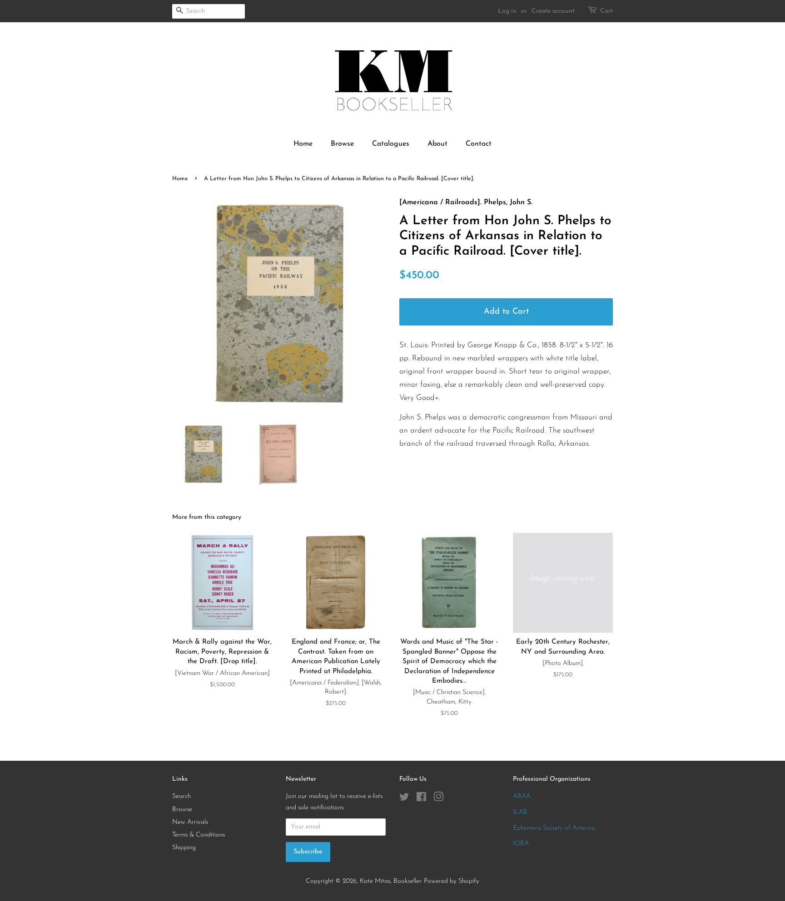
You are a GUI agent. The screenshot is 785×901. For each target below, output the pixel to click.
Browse (342, 144)
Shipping (184, 847)
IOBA (521, 843)
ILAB (520, 812)
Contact (479, 144)
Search (181, 796)
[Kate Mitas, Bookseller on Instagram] (438, 799)
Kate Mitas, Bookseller (390, 881)
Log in (507, 11)
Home (303, 144)
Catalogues (390, 144)
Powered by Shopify (451, 881)
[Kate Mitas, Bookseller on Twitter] (404, 799)
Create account (553, 11)
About (437, 144)
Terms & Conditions (198, 835)
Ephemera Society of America (554, 828)
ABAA (522, 796)
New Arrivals (190, 822)
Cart (606, 11)
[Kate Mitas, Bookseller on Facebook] (421, 799)
